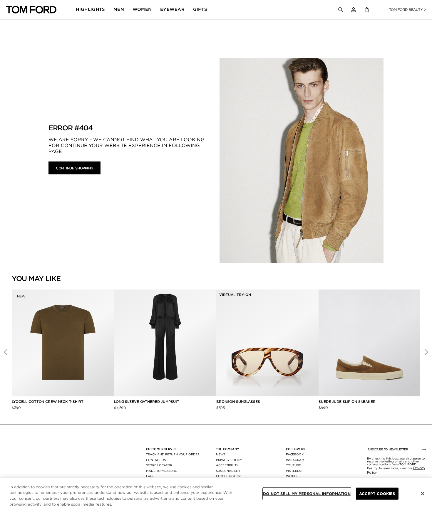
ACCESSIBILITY (227, 465)
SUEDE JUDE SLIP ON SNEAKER (347, 401)
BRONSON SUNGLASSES (238, 401)
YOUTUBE (293, 465)
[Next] (426, 352)
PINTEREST (294, 470)
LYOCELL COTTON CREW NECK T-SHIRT (48, 401)
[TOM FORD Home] (31, 10)
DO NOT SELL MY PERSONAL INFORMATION (307, 494)
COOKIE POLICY (228, 476)
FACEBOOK (295, 454)
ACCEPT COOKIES (377, 494)
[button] (353, 9)
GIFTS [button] (200, 9)
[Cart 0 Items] (366, 10)
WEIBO (291, 476)
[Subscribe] (423, 449)
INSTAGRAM (295, 460)
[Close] (422, 493)
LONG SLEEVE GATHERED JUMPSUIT (146, 401)
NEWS (220, 454)
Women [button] (142, 9)
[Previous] (6, 352)
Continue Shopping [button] (74, 168)
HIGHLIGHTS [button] (90, 9)
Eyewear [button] (172, 9)
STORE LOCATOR (159, 465)
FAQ (149, 476)
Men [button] (118, 9)
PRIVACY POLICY (229, 460)
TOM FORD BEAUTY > (407, 9)
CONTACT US (156, 460)
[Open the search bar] (340, 9)
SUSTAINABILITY (228, 470)
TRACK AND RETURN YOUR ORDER (173, 454)
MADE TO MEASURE (161, 470)
